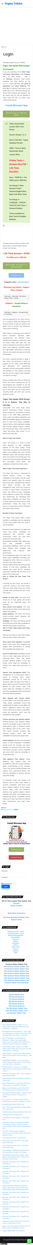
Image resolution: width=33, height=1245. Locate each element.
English (15, 941)
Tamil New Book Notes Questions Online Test (17, 1112)
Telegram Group (16, 857)
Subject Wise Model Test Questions (14, 1231)
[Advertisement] (16, 25)
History (15, 945)
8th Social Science (16, 1001)
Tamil (15, 952)
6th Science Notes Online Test (16, 966)
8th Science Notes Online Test (16, 971)
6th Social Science (16, 997)
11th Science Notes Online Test (16, 978)
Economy (16, 939)
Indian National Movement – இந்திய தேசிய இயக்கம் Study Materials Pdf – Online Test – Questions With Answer (16, 1157)
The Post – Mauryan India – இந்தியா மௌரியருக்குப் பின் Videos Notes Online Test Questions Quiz (17, 1133)
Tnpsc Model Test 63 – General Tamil (14, 1138)
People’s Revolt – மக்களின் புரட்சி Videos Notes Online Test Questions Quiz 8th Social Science (17, 1069)
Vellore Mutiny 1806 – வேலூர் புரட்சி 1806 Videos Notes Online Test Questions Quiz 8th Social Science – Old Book (17, 1048)
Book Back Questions (16, 913)
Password (4, 877)
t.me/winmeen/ (23, 282)
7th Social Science (16, 999)
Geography (15, 943)
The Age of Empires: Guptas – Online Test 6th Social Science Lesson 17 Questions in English (17, 1095)
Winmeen (6, 84)
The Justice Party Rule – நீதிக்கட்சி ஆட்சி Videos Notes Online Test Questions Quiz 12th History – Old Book (16, 1026)
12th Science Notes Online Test (16, 980)
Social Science (16, 906)
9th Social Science (16, 1004)
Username (4, 871)
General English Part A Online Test (13, 1104)
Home (5, 47)
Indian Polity (16, 947)
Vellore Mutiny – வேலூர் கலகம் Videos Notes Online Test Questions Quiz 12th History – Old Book (17, 1055)
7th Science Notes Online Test (16, 969)
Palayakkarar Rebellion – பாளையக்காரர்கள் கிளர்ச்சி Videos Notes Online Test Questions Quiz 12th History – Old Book (17, 1062)
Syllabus (15, 950)
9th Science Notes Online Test (16, 973)
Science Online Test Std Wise (16, 983)
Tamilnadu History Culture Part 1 (13, 1115)
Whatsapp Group (16, 275)
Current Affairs (15, 937)
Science (16, 903)
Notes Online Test (16, 994)
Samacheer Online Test (16, 1013)
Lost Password (5, 889)
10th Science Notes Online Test (16, 976)
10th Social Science (16, 1006)
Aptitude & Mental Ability (15, 935)
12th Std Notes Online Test (16, 1011)
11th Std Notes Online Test (16, 1008)
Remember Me (7, 883)
